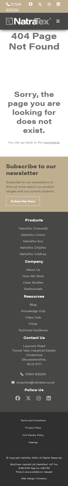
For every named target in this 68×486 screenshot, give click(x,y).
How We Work (33, 276)
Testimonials (33, 289)
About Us (33, 269)
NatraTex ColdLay (33, 254)
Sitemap (33, 442)
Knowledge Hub (33, 311)
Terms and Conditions (33, 420)
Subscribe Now (23, 201)
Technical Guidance (33, 330)
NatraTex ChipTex (33, 247)
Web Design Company (34, 478)
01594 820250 (35, 374)
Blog (33, 304)
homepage (52, 142)
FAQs (33, 323)
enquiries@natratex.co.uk (35, 382)
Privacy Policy (33, 427)
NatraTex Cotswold (33, 228)
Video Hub (33, 317)
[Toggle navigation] (58, 21)
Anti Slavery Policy (33, 435)
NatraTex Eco (33, 241)
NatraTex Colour (33, 234)
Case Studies (33, 282)
